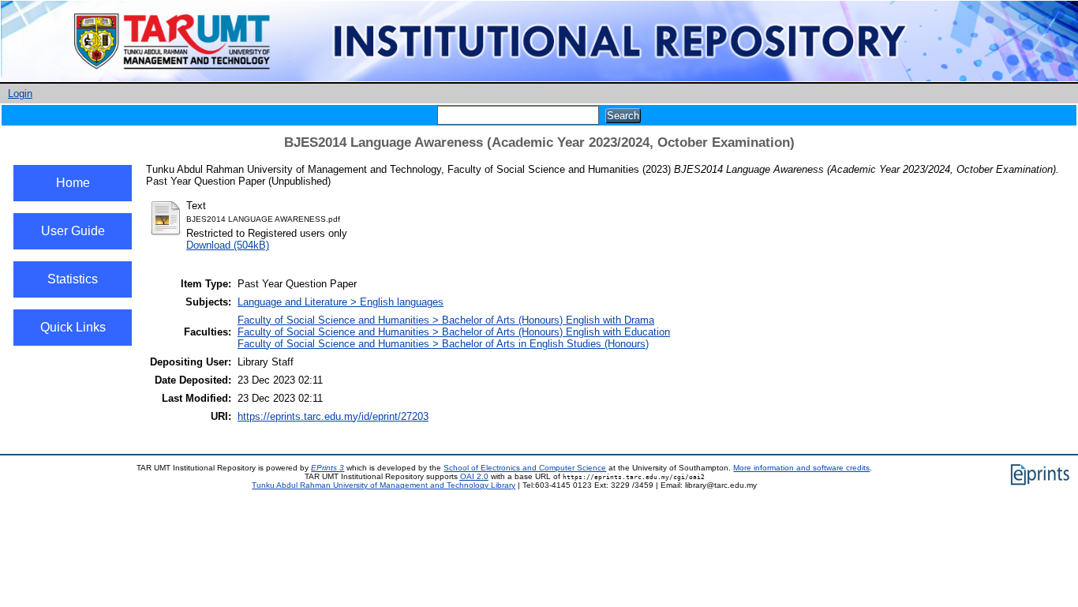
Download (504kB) (227, 245)
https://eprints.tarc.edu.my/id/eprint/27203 (333, 416)
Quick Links (73, 327)
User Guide (73, 231)
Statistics (72, 279)
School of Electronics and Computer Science (525, 467)
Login (20, 93)
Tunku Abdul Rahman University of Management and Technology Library (383, 485)
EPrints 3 (327, 467)
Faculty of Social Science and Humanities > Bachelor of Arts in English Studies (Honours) (443, 344)
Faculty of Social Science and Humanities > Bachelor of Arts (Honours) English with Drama (446, 320)
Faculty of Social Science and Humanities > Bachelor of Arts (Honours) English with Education (454, 332)
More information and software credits (801, 467)
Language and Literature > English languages (341, 302)
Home (73, 182)
